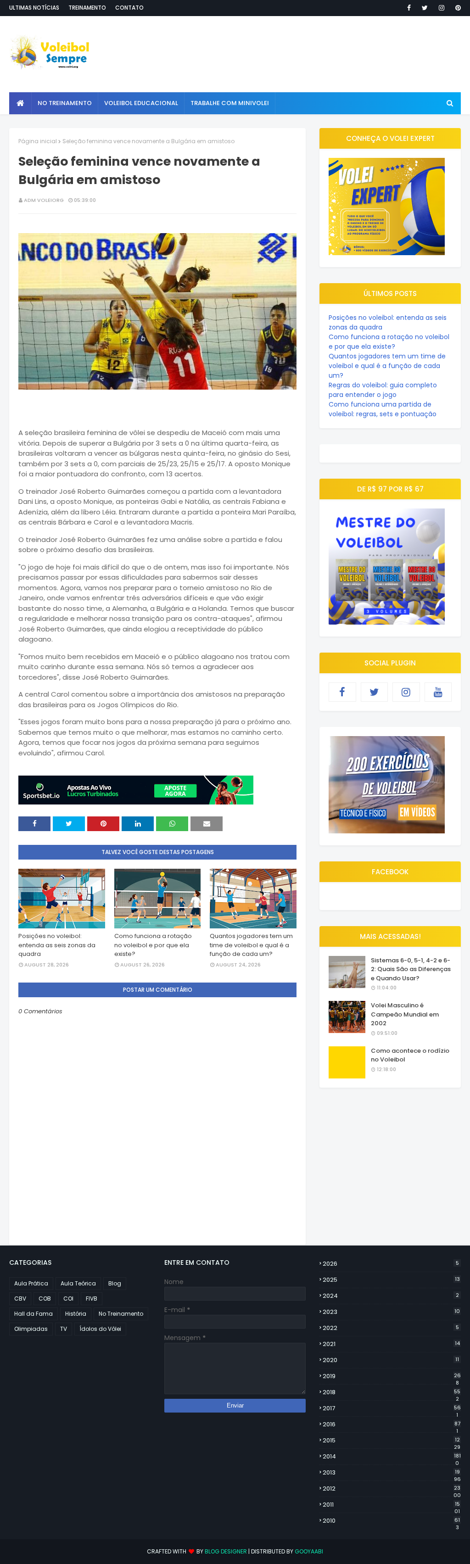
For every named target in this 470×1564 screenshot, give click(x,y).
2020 (391, 1360)
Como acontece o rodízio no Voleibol (410, 1055)
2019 (392, 1376)
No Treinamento (121, 1314)
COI (68, 1298)
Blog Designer (226, 1551)
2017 (392, 1408)
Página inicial (37, 141)
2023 (391, 1311)
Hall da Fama (33, 1314)
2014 (392, 1456)
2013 (392, 1472)
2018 (391, 1392)
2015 (391, 1440)
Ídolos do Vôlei (100, 1329)
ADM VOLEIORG (44, 200)
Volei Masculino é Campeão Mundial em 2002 (405, 1014)
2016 (391, 1424)
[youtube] (438, 692)
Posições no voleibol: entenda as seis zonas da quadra (56, 945)
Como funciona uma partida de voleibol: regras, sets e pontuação (382, 409)
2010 (391, 1520)
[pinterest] (456, 8)
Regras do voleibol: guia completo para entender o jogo (383, 389)
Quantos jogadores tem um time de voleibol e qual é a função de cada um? (251, 945)
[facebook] (409, 8)
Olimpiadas (31, 1329)
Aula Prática (31, 1283)
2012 (392, 1488)
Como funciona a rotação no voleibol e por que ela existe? (153, 945)
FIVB (91, 1298)
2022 (391, 1328)
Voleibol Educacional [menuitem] (141, 103)
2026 (391, 1263)
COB (45, 1298)
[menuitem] (20, 103)
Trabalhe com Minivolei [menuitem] (229, 103)
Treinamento (87, 7)
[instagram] (442, 8)
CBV (20, 1298)
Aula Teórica (78, 1283)
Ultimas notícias (34, 7)
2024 (391, 1295)
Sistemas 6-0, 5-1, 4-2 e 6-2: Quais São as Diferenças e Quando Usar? (411, 969)
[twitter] (425, 8)
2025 (391, 1279)
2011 (391, 1504)
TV (63, 1329)
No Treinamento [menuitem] (65, 103)
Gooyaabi (309, 1551)
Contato (129, 7)
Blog (114, 1283)
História (75, 1314)
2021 (391, 1344)
